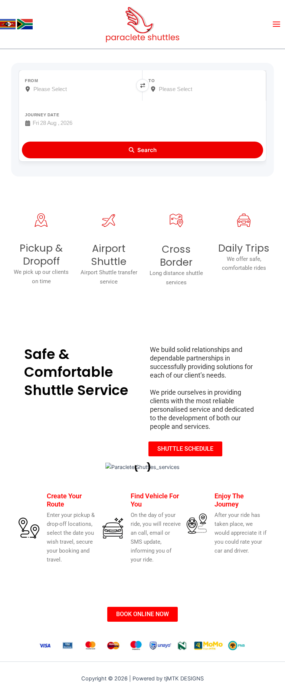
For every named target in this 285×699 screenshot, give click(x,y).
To (151, 80)
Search (147, 149)
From (31, 80)
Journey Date (42, 115)
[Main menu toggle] (276, 24)
